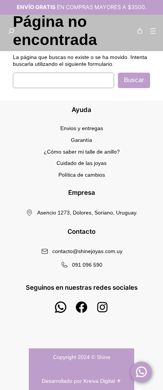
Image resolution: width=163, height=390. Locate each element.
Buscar (134, 80)
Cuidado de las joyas (81, 163)
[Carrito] (139, 31)
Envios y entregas (81, 128)
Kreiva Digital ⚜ (102, 381)
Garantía (81, 140)
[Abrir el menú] (153, 31)
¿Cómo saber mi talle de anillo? (82, 152)
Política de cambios (81, 175)
